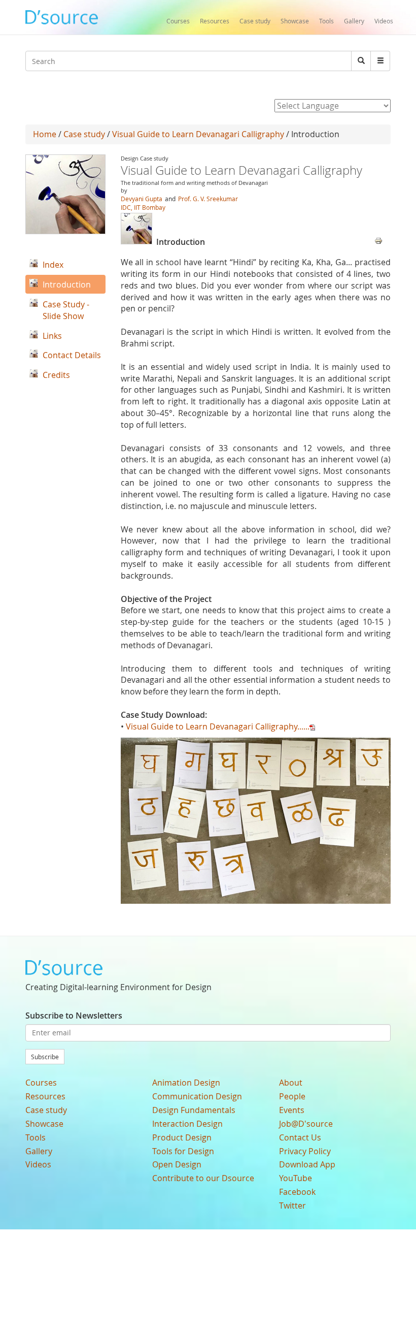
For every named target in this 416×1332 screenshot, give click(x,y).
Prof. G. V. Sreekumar (208, 199)
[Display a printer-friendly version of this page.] (378, 239)
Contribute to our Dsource (203, 1178)
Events (291, 1110)
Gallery (354, 21)
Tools (326, 21)
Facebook (297, 1191)
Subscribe (45, 1057)
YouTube (295, 1178)
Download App (307, 1164)
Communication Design (197, 1096)
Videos (383, 21)
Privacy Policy (305, 1151)
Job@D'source (306, 1123)
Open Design (176, 1164)
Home (44, 134)
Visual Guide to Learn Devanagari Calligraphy (198, 134)
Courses (178, 21)
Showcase (295, 21)
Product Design (182, 1137)
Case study (254, 21)
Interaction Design (187, 1123)
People (292, 1096)
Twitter (292, 1205)
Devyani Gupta (141, 199)
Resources (214, 21)
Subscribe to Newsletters (73, 1015)
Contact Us (300, 1137)
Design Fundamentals (193, 1110)
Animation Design (186, 1082)
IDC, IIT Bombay (143, 207)
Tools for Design (183, 1151)
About (290, 1082)
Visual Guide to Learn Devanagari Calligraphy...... (217, 726)
